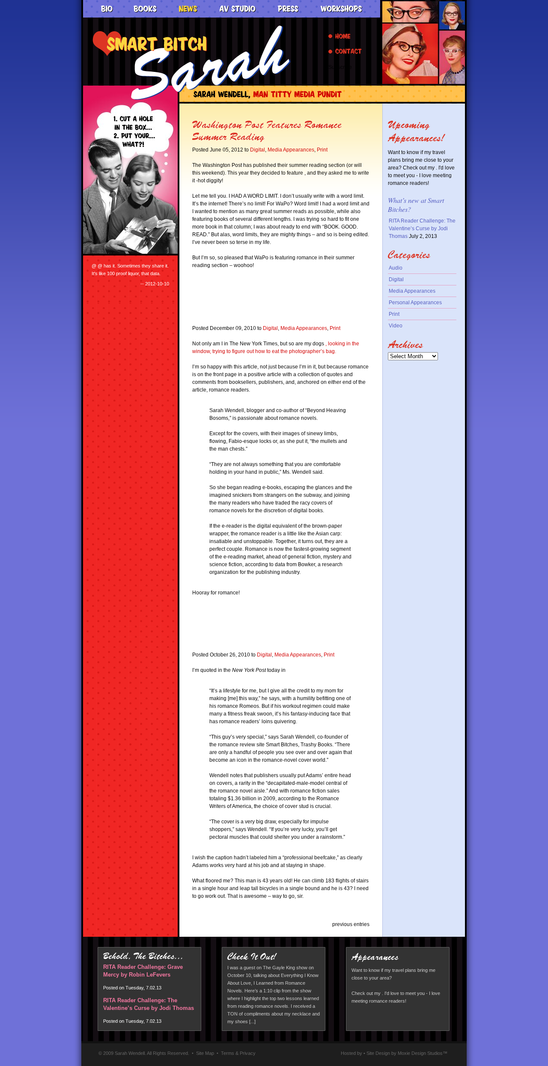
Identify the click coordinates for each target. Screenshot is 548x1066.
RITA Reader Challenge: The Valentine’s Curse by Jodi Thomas (422, 228)
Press (288, 9)
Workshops (341, 9)
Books (145, 9)
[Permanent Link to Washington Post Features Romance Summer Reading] (267, 139)
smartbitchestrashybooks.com (423, 42)
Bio (106, 9)
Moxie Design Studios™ (422, 1053)
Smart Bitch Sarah (191, 63)
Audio (395, 268)
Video (395, 326)
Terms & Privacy (238, 1053)
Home (339, 36)
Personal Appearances (415, 303)
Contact (345, 51)
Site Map (205, 1053)
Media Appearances (291, 150)
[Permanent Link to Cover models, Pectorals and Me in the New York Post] (274, 644)
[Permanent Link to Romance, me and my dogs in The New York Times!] (273, 318)
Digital (257, 150)
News (188, 9)
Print (322, 150)
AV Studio (237, 9)
